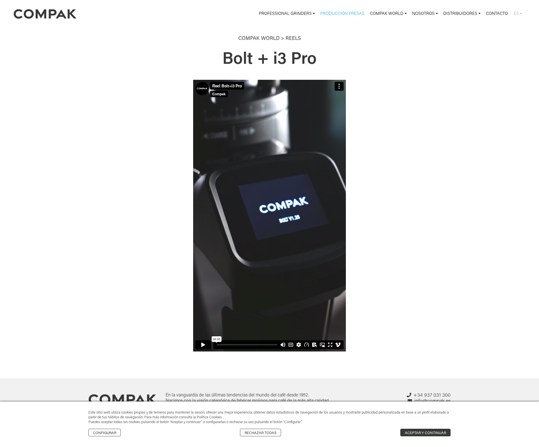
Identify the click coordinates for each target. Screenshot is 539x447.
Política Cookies (210, 417)
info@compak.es (432, 400)
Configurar (104, 432)
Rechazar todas (261, 432)
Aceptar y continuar (425, 432)
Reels (293, 38)
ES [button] (517, 13)
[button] (287, 13)
